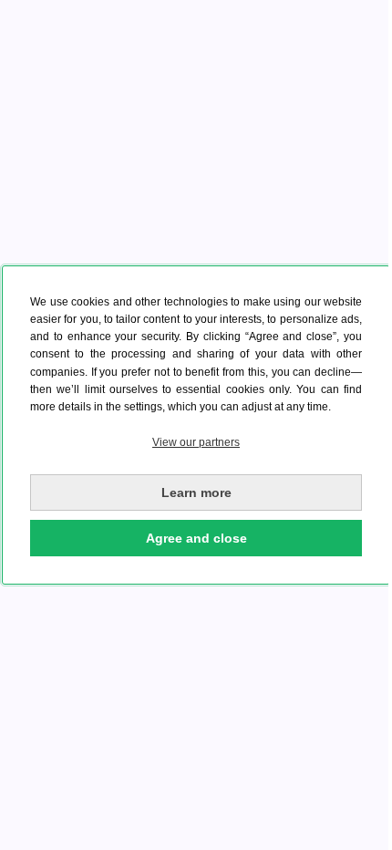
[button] (196, 442)
